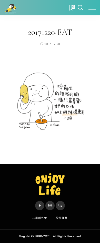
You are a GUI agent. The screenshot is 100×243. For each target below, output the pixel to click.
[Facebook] (39, 205)
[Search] (80, 7)
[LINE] (60, 205)
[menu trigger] (91, 7)
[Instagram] (50, 205)
